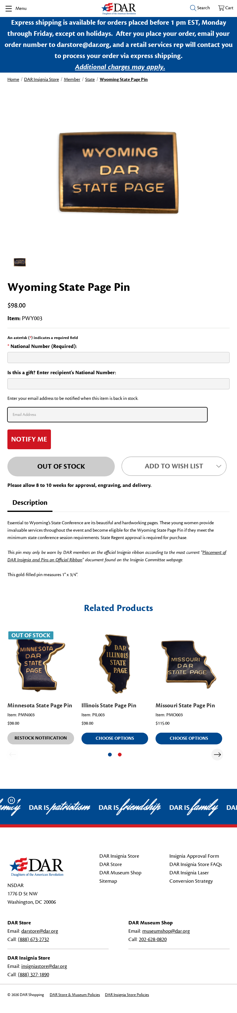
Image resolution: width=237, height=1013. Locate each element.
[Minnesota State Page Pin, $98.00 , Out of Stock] (40, 663)
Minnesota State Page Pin (39, 705)
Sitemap (108, 881)
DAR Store (110, 864)
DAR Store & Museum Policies (75, 994)
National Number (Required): (42, 346)
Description (30, 502)
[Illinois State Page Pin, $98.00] (114, 663)
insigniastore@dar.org (44, 966)
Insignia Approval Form (194, 856)
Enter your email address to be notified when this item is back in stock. (73, 398)
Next (217, 754)
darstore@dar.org (39, 931)
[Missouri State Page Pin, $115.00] (188, 663)
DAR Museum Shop (120, 872)
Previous (12, 754)
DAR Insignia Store (119, 856)
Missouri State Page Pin (185, 705)
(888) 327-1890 (33, 974)
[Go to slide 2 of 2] (120, 754)
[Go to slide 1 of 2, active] (110, 754)
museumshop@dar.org (166, 931)
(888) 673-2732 (33, 939)
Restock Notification (41, 738)
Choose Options (115, 738)
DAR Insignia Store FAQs (195, 864)
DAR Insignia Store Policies (127, 994)
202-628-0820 (153, 939)
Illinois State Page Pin (108, 705)
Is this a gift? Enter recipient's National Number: (61, 372)
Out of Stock (61, 466)
